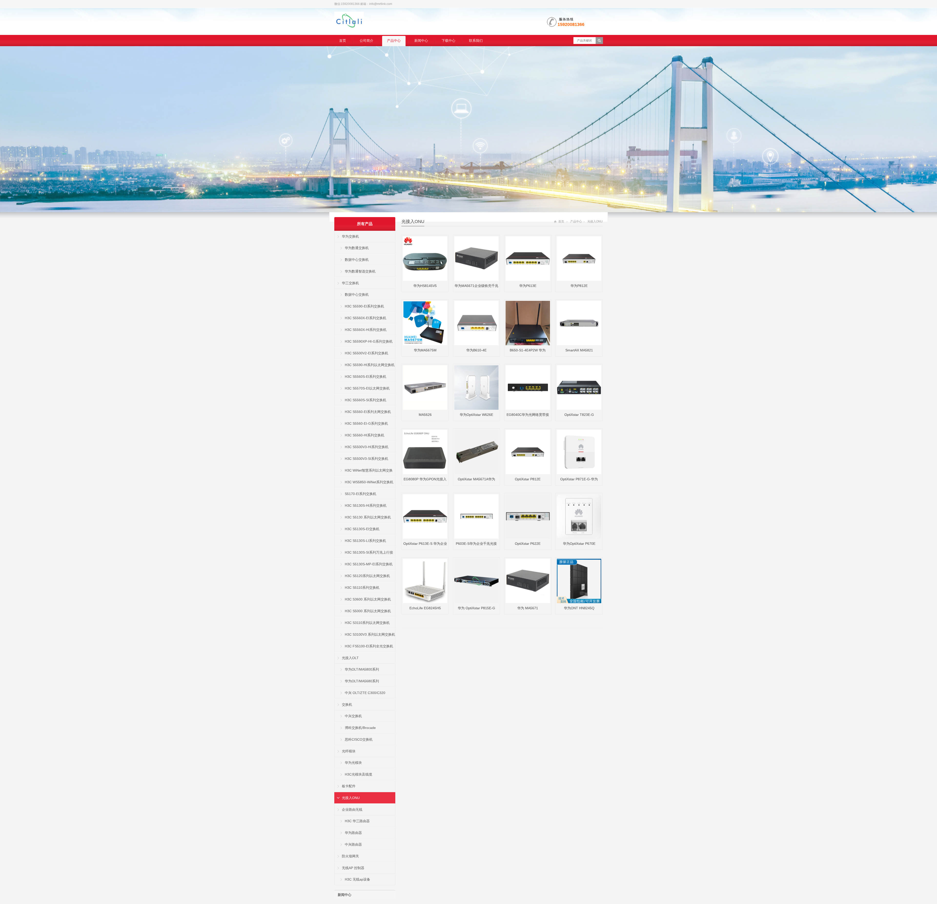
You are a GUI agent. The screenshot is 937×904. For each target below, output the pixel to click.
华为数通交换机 (357, 248)
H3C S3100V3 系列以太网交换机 (370, 634)
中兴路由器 (353, 844)
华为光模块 (353, 763)
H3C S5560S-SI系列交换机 (365, 400)
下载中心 (448, 40)
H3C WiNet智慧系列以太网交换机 (364, 472)
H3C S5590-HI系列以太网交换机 (370, 365)
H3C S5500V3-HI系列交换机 (366, 447)
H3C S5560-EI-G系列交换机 (366, 423)
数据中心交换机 (357, 260)
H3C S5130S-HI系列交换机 (366, 505)
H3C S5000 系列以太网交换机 (368, 611)
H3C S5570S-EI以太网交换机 (367, 388)
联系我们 (476, 40)
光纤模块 (349, 751)
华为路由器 (353, 833)
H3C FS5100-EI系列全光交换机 (369, 646)
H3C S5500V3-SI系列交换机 (366, 459)
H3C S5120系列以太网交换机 (367, 576)
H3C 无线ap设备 (357, 879)
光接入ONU (412, 221)
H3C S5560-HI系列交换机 (364, 435)
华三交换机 (350, 283)
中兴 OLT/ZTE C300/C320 (365, 693)
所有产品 (365, 224)
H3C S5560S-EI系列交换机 (365, 376)
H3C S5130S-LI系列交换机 (365, 541)
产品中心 (394, 40)
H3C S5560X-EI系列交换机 (365, 318)
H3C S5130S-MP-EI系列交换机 (369, 564)
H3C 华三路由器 (357, 821)
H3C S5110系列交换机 (362, 587)
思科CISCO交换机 (359, 739)
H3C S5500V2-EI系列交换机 (366, 353)
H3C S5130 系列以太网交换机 (368, 517)
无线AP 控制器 (353, 868)
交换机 (347, 704)
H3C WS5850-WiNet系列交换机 (369, 482)
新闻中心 (421, 40)
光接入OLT (350, 658)
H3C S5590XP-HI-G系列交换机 (369, 341)
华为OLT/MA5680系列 (362, 681)
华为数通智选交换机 (360, 271)
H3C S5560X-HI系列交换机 (366, 330)
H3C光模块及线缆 (358, 774)
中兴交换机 (353, 716)
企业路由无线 (352, 809)
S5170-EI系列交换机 (360, 494)
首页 (342, 40)
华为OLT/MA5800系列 (362, 669)
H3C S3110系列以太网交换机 (367, 623)
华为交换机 (350, 236)
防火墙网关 (350, 856)
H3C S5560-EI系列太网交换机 (368, 412)
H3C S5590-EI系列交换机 (364, 306)
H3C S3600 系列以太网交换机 (368, 599)
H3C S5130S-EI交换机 (362, 529)
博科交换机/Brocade (360, 728)
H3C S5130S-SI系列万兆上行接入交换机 (364, 554)
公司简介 (366, 40)
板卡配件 (349, 786)
